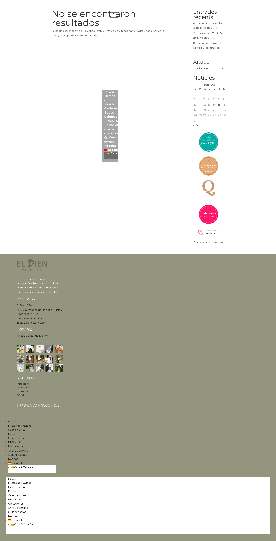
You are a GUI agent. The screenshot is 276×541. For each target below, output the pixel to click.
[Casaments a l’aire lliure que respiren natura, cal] (30, 368)
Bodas (109, 112)
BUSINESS (112, 121)
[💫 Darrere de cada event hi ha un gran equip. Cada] (21, 359)
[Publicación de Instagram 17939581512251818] (49, 359)
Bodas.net (23, 391)
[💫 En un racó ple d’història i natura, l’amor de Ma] (59, 359)
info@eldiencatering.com (32, 322)
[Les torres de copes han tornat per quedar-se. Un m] (49, 368)
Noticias (110, 146)
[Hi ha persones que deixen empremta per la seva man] (30, 349)
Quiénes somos (17, 454)
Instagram (23, 383)
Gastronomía (114, 108)
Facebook (23, 387)
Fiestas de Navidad (20, 425)
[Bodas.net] (208, 232)
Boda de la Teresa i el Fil (208, 23)
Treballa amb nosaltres (208, 242)
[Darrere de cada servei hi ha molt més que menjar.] (59, 368)
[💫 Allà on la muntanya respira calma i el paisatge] (21, 368)
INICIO (109, 92)
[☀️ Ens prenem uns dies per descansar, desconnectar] (40, 349)
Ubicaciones (113, 125)
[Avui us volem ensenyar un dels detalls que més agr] (49, 349)
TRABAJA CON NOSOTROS (38, 405)
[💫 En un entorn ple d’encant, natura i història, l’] (40, 359)
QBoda (21, 395)
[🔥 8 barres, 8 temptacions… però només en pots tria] (59, 349)
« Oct (196, 125)
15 (219, 104)
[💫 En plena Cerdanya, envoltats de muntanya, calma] (30, 359)
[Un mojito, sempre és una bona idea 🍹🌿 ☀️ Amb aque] (21, 349)
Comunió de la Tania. (206, 33)
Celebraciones (114, 117)
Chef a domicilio (18, 450)
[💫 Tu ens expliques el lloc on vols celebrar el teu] (40, 368)
